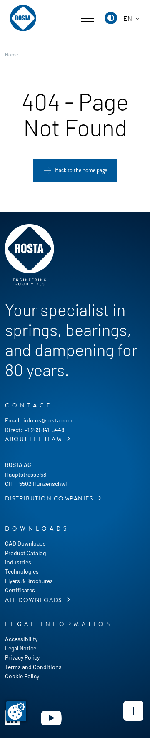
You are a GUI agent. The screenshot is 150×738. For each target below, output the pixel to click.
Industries (18, 562)
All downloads (34, 600)
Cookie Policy (22, 676)
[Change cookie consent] (16, 711)
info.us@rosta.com (47, 420)
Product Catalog (25, 552)
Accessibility (21, 638)
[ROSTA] (23, 18)
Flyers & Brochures (29, 580)
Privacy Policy (22, 657)
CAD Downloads (25, 543)
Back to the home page (81, 170)
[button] (111, 18)
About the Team (34, 439)
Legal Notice (20, 648)
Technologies (22, 571)
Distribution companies (50, 499)
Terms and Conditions (33, 666)
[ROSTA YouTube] (51, 716)
